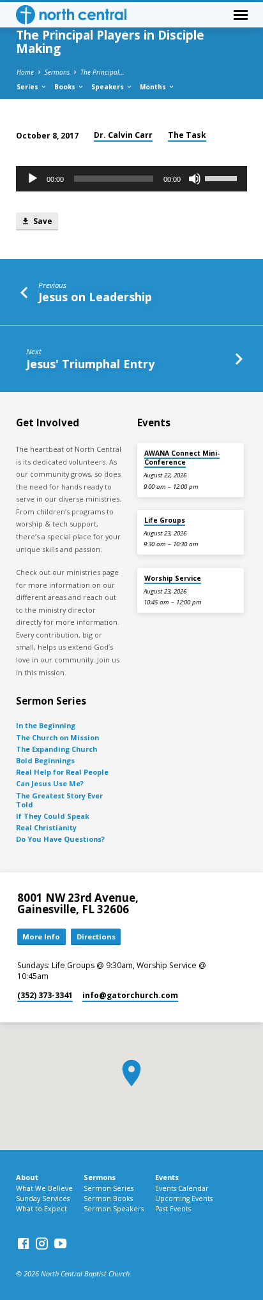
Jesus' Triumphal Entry (90, 363)
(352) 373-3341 (45, 995)
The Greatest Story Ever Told (59, 800)
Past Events (173, 1208)
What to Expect (41, 1208)
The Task (187, 135)
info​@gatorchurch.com (130, 995)
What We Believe (44, 1188)
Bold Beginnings (45, 760)
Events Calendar (182, 1188)
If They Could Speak (52, 816)
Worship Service (172, 578)
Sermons (57, 72)
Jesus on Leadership (95, 296)
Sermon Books (108, 1198)
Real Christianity (46, 827)
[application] (132, 178)
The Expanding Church (56, 749)
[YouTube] (60, 1243)
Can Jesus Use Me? (50, 783)
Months (154, 86)
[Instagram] (41, 1243)
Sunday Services (43, 1198)
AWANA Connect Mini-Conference (182, 458)
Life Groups (164, 520)
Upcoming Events (184, 1198)
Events (167, 1177)
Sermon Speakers (114, 1208)
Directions (96, 936)
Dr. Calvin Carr (123, 135)
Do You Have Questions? (60, 839)
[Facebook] (23, 1243)
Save (41, 221)
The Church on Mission (57, 737)
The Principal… (102, 72)
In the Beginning (45, 725)
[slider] (223, 177)
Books (65, 86)
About (27, 1177)
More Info (41, 936)
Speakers (108, 86)
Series (28, 86)
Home (25, 72)
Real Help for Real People (62, 772)
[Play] (32, 178)
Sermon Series (108, 1188)
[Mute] (194, 178)
